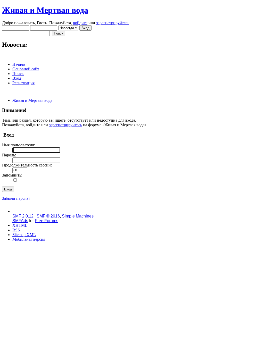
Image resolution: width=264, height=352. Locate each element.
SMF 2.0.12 (23, 216)
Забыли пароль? (16, 198)
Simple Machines (78, 216)
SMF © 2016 (48, 216)
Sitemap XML (24, 234)
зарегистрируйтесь (112, 23)
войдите (80, 23)
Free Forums (46, 221)
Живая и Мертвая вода (45, 10)
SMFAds (20, 221)
